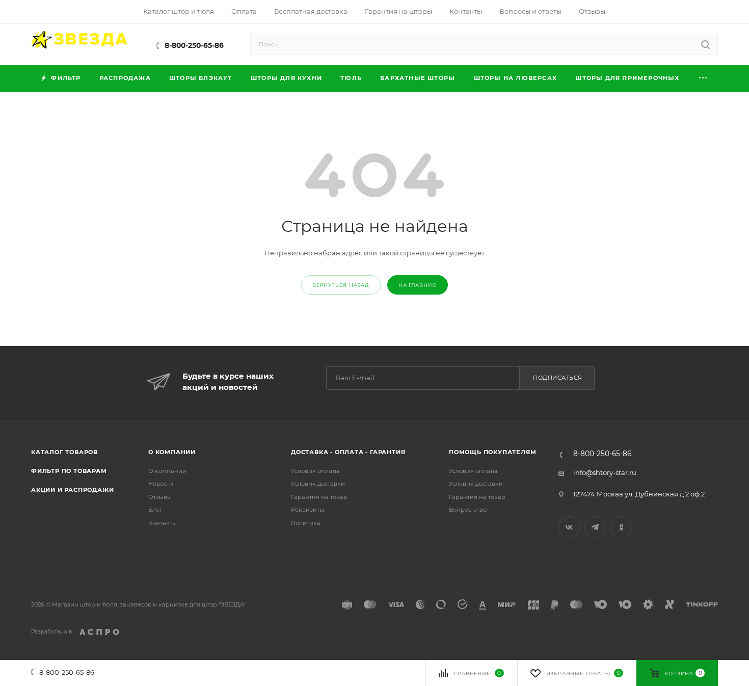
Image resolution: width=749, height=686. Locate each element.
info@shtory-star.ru (604, 472)
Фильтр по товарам (69, 470)
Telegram (595, 527)
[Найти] (705, 44)
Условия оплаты (315, 470)
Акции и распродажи (72, 489)
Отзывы (160, 496)
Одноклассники (621, 527)
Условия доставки (318, 483)
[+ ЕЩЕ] (703, 78)
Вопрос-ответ (469, 509)
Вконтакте (569, 527)
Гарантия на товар (319, 496)
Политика (305, 522)
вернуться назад (340, 285)
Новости (160, 483)
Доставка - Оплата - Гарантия (348, 452)
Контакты (162, 522)
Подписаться (557, 377)
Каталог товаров (64, 452)
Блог (155, 509)
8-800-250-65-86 (194, 45)
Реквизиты (307, 509)
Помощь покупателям (492, 452)
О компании (172, 452)
